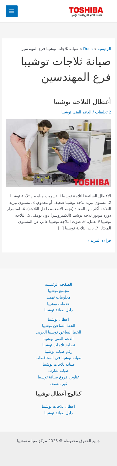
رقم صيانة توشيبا (58, 351)
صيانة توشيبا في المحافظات (58, 357)
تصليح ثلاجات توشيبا (58, 345)
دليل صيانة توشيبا (58, 310)
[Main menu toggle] (12, 11)
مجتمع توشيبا (58, 290)
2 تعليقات (103, 112)
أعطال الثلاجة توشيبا (82, 102)
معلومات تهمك (58, 297)
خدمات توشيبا (58, 303)
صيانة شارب (58, 370)
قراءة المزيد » (99, 240)
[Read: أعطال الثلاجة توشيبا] (58, 152)
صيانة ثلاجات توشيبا (59, 364)
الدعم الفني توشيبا (58, 338)
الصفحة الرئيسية (58, 284)
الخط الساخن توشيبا (58, 325)
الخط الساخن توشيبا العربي (58, 332)
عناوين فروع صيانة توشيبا (59, 377)
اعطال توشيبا (58, 319)
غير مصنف (58, 383)
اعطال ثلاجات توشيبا (58, 406)
